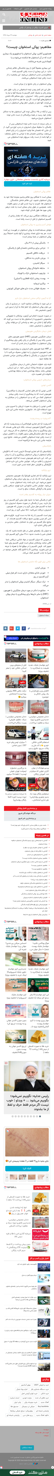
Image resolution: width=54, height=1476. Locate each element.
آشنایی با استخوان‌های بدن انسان (37, 855)
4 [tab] (30, 1116)
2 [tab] (37, 1116)
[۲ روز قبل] (44, 1334)
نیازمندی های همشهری (30, 9)
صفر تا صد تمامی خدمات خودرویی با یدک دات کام (21, 1319)
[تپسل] (5, 144)
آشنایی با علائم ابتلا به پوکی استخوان (36, 851)
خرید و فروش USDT (41, 1385)
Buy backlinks (43, 1406)
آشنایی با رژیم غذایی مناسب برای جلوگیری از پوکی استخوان (29, 862)
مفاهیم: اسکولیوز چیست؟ (39, 869)
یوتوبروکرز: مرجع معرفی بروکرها (21, 1411)
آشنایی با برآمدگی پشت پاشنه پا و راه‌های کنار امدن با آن (30, 876)
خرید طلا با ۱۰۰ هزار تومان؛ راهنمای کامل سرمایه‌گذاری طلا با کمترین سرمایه (24, 1298)
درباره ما (46, 1430)
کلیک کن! (27, 1168)
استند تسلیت (14, 1398)
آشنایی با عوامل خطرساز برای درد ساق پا (35, 847)
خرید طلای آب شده (42, 1398)
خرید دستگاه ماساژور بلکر (40, 1389)
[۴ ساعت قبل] (44, 1278)
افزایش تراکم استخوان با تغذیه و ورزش (35, 897)
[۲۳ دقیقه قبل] (27, 1076)
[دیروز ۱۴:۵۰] (44, 1300)
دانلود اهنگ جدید (42, 1415)
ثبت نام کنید (27, 183)
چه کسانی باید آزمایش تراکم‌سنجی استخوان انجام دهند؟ (30, 901)
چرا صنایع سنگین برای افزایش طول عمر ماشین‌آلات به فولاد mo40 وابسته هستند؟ (21, 1365)
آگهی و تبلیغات (18, 9)
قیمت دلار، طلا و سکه (42, 1433)
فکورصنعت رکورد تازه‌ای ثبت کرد (27, 1264)
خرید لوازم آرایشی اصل (29, 1393)
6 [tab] (24, 1116)
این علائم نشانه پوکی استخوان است (36, 890)
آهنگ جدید (45, 1402)
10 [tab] (12, 1116)
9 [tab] (15, 1116)
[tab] (27, 808)
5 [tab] (27, 1116)
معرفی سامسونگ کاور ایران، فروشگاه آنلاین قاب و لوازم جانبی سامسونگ (21, 1309)
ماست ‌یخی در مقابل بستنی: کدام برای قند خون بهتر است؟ (28, 825)
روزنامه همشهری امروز (45, 9)
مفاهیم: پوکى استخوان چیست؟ (28, 47)
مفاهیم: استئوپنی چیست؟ (39, 865)
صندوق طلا (14, 1406)
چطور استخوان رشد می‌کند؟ (39, 880)
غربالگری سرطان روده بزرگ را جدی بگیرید (33, 829)
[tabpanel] (27, 1087)
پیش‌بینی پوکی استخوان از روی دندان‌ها (35, 914)
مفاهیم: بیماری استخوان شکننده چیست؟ (34, 858)
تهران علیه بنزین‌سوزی (40, 27)
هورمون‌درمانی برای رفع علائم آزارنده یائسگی (34, 904)
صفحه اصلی (47, 35)
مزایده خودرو (27, 1398)
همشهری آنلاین (34, 17)
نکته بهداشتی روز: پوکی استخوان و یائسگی (34, 894)
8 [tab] (18, 1116)
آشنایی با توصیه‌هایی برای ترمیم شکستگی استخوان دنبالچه (29, 840)
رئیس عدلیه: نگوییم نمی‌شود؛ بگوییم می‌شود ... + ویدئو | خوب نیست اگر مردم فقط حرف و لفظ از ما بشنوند (28, 1103)
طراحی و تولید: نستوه (26, 1464)
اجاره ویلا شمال (21, 1389)
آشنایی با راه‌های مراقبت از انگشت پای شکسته (33, 872)
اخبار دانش (38, 35)
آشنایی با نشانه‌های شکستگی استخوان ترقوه (33, 883)
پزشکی (30, 35)
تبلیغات (46, 1436)
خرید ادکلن (45, 1393)
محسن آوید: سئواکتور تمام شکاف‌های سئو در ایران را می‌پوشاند (21, 1331)
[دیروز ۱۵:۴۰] (44, 1289)
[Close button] (52, 1467)
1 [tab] (40, 1116)
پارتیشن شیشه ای (42, 1411)
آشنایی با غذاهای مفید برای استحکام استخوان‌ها (32, 887)
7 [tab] (21, 1116)
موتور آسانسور (26, 1385)
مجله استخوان (44, 615)
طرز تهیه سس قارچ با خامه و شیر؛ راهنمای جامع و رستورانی (21, 1287)
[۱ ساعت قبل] (44, 1267)
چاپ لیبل (17, 1402)
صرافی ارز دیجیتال (28, 1406)
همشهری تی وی (6, 9)
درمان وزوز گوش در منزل (29, 1275)
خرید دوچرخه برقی (30, 1402)
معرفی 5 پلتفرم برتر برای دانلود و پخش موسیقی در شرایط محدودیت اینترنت (21, 1353)
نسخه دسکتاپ (27, 1447)
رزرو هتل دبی (28, 1415)
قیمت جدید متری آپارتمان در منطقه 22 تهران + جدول (20, 1341)
